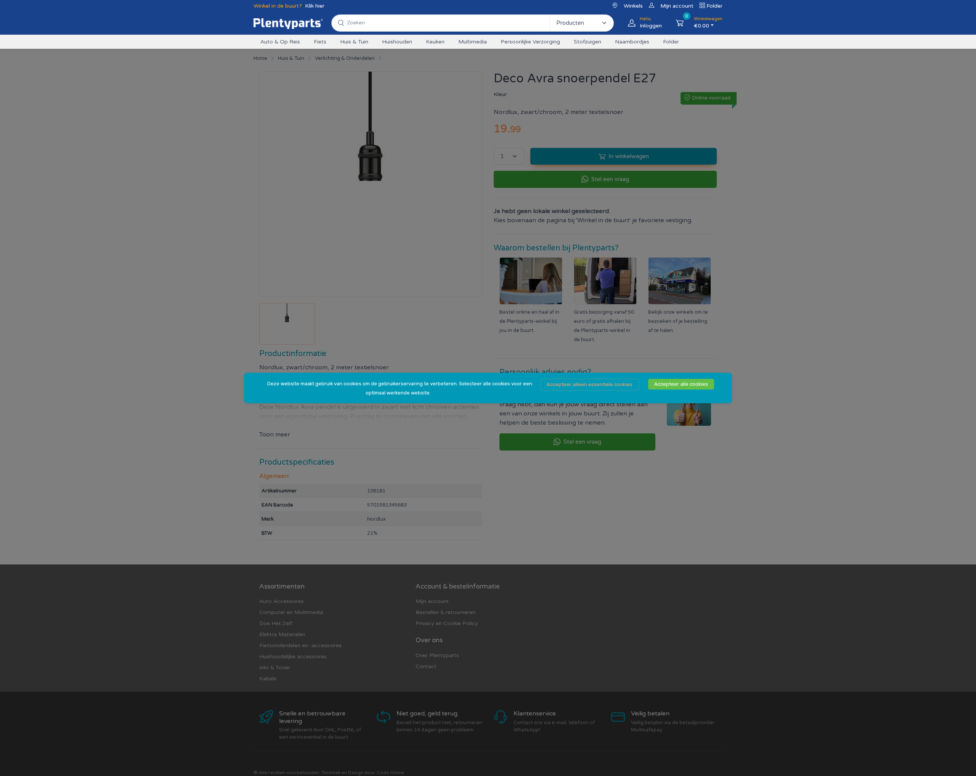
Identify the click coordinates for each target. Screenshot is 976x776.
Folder (714, 6)
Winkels (633, 6)
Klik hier (314, 6)
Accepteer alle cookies (681, 384)
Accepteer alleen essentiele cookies (589, 384)
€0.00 (708, 22)
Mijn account (676, 6)
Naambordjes (632, 41)
